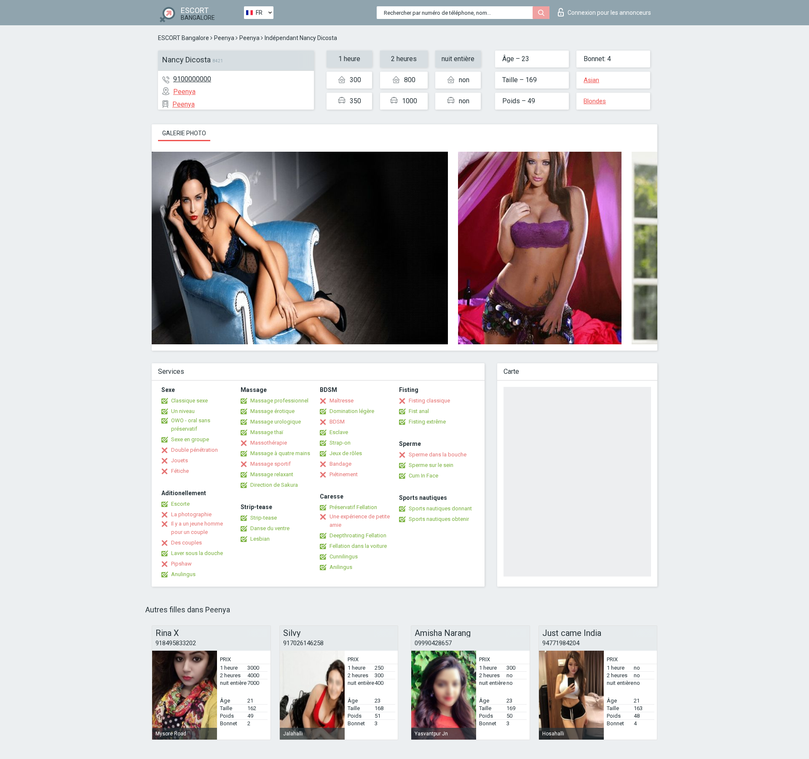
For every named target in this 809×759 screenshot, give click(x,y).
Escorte (180, 504)
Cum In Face (423, 475)
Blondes (595, 101)
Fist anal (419, 411)
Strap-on (340, 443)
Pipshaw (181, 564)
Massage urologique (275, 421)
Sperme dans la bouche (437, 454)
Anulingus (183, 574)
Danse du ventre (269, 528)
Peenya (224, 38)
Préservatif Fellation (353, 507)
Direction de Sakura (274, 485)
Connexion (609, 12)
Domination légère (351, 411)
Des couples (186, 542)
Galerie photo (184, 133)
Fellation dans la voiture (358, 546)
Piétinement (343, 474)
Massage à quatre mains (280, 453)
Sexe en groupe (190, 439)
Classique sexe (189, 400)
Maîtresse (341, 400)
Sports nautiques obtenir (439, 519)
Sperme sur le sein (431, 465)
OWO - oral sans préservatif (190, 424)
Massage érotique (272, 411)
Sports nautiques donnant (440, 508)
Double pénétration (194, 450)
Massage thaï (266, 432)
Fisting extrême (427, 421)
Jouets (179, 460)
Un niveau (183, 411)
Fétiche (180, 471)
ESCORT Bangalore (183, 38)
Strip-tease (263, 518)
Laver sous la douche (197, 553)
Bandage (340, 464)
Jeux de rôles (345, 453)
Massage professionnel (279, 400)
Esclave (338, 432)
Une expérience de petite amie (359, 520)
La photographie (191, 514)
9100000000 (192, 79)
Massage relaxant (271, 474)
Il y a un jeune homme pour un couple (197, 527)
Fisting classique (429, 400)
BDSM (337, 421)
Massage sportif (270, 464)
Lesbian (260, 539)
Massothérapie (268, 443)
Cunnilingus (343, 556)
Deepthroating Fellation (357, 535)
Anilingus (340, 567)
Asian (591, 80)
